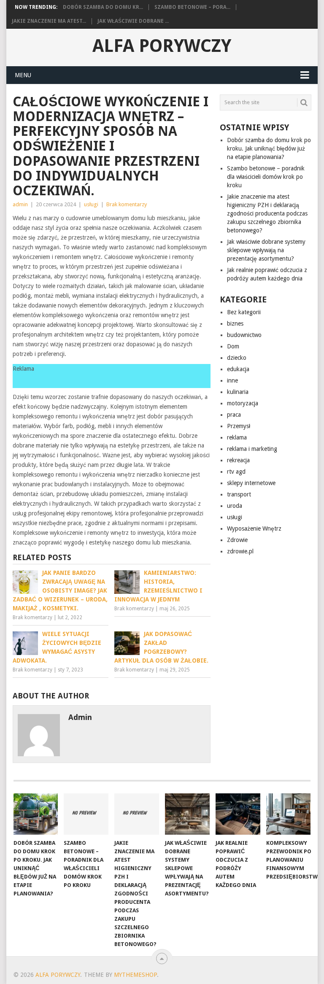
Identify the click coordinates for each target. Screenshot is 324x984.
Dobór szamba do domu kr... (103, 7)
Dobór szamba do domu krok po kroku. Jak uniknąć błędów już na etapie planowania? (269, 148)
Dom (233, 346)
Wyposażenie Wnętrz (254, 528)
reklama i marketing (252, 448)
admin (20, 204)
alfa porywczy (161, 46)
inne (232, 380)
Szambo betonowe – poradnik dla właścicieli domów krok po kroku (266, 177)
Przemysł (238, 426)
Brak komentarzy (126, 204)
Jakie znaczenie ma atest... (49, 21)
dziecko (236, 357)
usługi (91, 204)
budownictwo (244, 335)
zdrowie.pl (240, 551)
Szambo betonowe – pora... (192, 7)
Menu (23, 75)
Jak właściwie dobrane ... (133, 21)
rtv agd (236, 471)
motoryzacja (242, 403)
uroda (234, 505)
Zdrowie (237, 539)
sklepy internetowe (251, 483)
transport (239, 494)
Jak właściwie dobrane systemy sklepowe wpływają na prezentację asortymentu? (266, 250)
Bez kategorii (244, 312)
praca (234, 414)
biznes (235, 323)
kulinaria (237, 391)
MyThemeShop (135, 974)
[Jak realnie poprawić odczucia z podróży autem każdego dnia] (238, 814)
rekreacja (238, 460)
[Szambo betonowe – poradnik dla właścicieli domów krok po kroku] (86, 814)
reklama (237, 437)
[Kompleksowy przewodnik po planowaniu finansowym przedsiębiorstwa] (288, 814)
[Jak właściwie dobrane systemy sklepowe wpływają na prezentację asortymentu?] (187, 814)
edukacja (238, 369)
